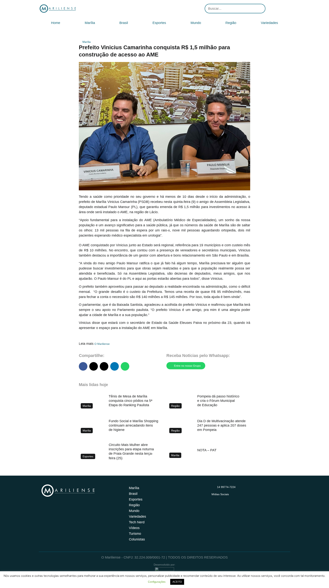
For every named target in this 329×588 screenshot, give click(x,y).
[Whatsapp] (286, 8)
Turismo (135, 534)
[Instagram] (269, 8)
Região (230, 23)
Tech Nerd (137, 522)
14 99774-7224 (226, 487)
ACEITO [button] (177, 581)
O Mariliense (102, 343)
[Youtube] (281, 8)
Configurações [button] (156, 581)
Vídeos (134, 528)
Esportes (159, 23)
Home (55, 23)
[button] (83, 366)
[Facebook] (275, 8)
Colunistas (137, 539)
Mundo (196, 23)
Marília (90, 23)
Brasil (123, 23)
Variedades (269, 23)
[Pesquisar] (260, 8)
